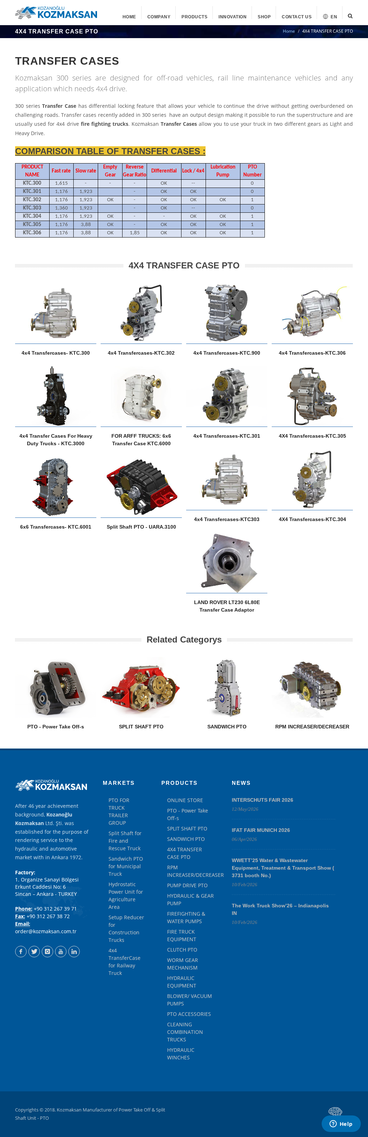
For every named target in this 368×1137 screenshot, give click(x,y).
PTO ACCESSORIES (189, 1014)
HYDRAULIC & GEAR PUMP (190, 899)
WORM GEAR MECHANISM (182, 964)
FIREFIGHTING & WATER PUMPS (186, 917)
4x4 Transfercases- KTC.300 (56, 353)
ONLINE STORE (185, 800)
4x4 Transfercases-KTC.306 (312, 353)
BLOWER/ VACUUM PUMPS (189, 1000)
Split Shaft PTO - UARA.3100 (141, 527)
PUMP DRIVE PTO (187, 885)
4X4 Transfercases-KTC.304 (312, 519)
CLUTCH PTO (182, 949)
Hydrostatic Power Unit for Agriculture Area (126, 895)
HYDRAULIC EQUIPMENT (181, 982)
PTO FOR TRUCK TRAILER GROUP (119, 811)
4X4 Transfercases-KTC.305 (312, 436)
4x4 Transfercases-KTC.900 (226, 353)
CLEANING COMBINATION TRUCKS (185, 1032)
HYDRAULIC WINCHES (180, 1053)
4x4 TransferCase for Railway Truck (125, 961)
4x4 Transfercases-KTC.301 (226, 436)
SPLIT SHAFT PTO (141, 726)
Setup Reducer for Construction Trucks (126, 928)
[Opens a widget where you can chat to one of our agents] (341, 1124)
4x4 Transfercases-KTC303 (226, 519)
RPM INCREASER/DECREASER (312, 726)
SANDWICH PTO (227, 726)
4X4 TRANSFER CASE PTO (184, 853)
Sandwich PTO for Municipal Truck (126, 866)
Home (289, 31)
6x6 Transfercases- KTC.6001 (55, 527)
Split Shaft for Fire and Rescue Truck (125, 841)
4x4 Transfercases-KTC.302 (141, 353)
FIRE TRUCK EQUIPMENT (181, 935)
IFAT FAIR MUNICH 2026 (261, 830)
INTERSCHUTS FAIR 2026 (262, 800)
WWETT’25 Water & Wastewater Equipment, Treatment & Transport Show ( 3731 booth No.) (283, 867)
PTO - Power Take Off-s (55, 726)
